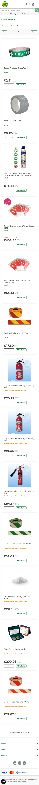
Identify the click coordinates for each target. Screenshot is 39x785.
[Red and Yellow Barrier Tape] (19, 317)
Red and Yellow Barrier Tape (17, 333)
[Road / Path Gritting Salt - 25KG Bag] (19, 580)
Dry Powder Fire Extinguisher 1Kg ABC (19, 439)
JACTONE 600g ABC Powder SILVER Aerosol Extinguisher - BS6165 (17, 174)
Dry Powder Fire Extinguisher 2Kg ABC (19, 387)
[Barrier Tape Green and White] (19, 528)
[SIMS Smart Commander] (19, 633)
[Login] (30, 4)
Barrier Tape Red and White (16, 702)
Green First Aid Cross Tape (16, 68)
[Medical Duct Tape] (19, 104)
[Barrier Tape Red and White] (19, 686)
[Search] (37, 10)
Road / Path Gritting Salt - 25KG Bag (18, 598)
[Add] (12, 84)
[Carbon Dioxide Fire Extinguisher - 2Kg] (19, 475)
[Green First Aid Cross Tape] (19, 52)
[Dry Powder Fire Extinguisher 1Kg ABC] (19, 422)
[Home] (37, 4)
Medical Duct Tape (12, 121)
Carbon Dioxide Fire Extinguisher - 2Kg (19, 492)
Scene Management (9, 19)
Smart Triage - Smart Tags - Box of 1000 (19, 227)
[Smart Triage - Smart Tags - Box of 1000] (19, 210)
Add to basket (21, 85)
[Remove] (5, 84)
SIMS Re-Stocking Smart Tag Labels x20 (17, 281)
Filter (4, 32)
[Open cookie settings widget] (3, 781)
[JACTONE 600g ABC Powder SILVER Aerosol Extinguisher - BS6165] (19, 157)
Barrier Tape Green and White (17, 544)
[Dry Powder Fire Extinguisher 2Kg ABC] (19, 369)
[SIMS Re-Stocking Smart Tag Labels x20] (19, 264)
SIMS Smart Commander (15, 649)
